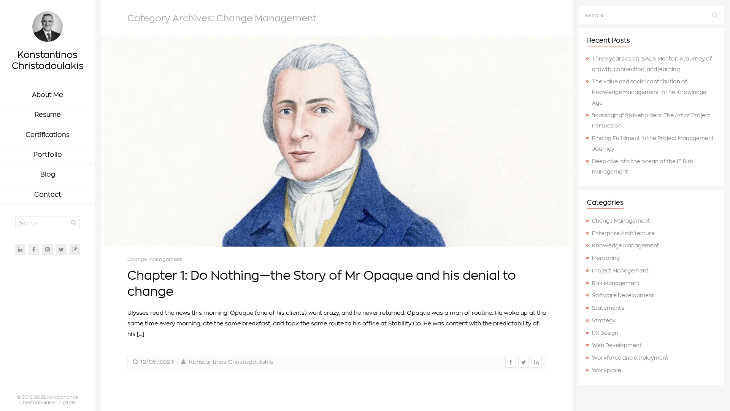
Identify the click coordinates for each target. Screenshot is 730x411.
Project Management (620, 270)
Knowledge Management (625, 245)
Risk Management (616, 283)
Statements (608, 308)
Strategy (604, 320)
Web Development (617, 345)
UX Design (605, 333)
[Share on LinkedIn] (536, 362)
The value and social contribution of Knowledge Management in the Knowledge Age (649, 92)
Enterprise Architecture (623, 233)
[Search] (74, 222)
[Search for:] (651, 15)
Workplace (606, 370)
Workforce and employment (630, 357)
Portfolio (47, 154)
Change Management (154, 259)
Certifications (47, 135)
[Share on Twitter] (523, 362)
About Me (47, 95)
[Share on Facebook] (510, 362)
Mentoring (606, 258)
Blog (47, 174)
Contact (47, 194)
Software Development (623, 295)
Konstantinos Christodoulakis (230, 362)
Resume (48, 115)
